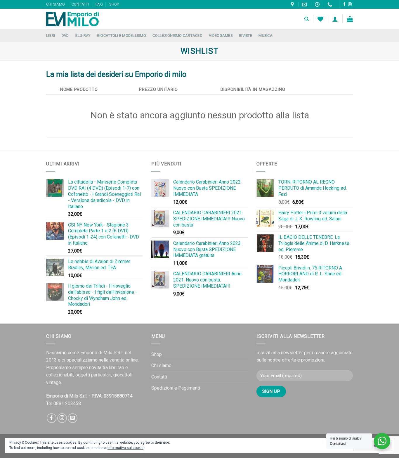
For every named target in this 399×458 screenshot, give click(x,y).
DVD (65, 35)
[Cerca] (306, 19)
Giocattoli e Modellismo (121, 35)
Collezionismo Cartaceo (177, 35)
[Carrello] (350, 19)
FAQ (99, 4)
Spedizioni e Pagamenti (175, 388)
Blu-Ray (83, 35)
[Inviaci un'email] (72, 418)
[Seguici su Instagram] (350, 4)
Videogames (221, 35)
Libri (50, 35)
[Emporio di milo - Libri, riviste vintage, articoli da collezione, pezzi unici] (75, 19)
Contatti (80, 4)
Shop (114, 4)
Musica (266, 35)
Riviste (245, 35)
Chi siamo (55, 4)
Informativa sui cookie (125, 448)
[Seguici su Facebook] (344, 4)
